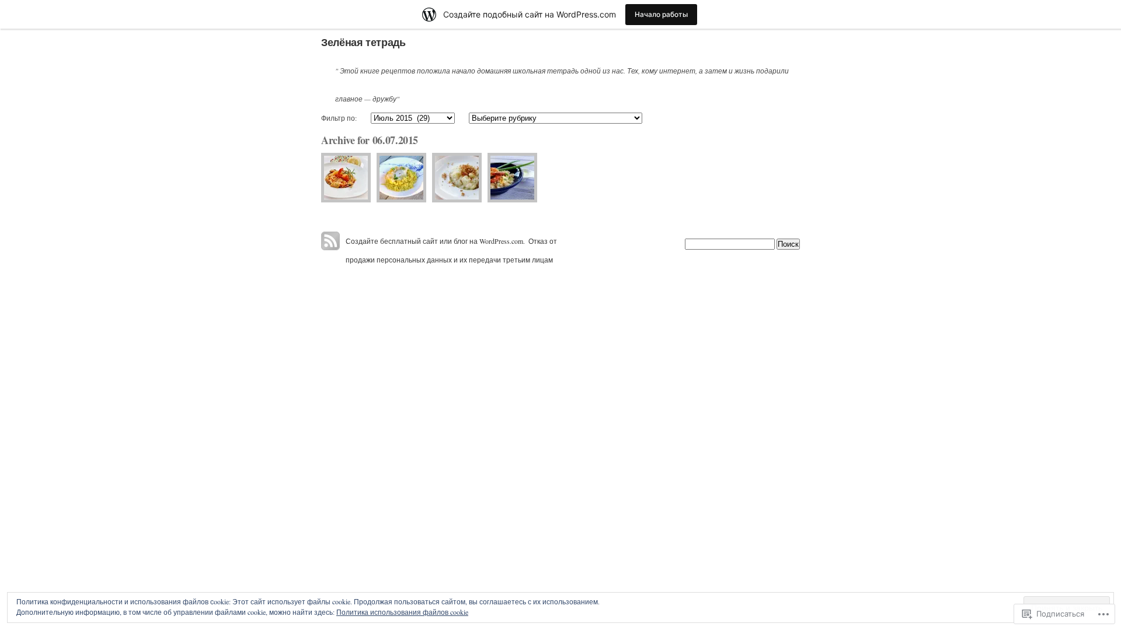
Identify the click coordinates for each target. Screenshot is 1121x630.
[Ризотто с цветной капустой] (457, 177)
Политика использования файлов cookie (402, 612)
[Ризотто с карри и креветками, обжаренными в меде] (512, 177)
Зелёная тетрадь (363, 42)
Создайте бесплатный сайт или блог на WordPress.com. (435, 241)
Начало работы (661, 14)
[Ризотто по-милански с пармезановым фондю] (401, 177)
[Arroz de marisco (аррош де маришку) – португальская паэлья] (346, 177)
